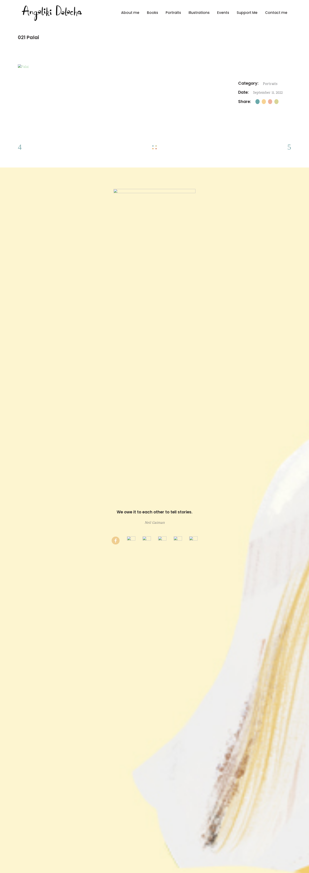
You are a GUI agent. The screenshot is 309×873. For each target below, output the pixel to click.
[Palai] (154, 67)
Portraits (270, 84)
